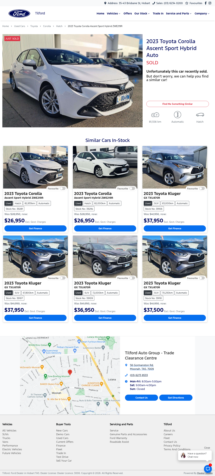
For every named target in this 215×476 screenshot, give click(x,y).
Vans (5, 442)
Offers (128, 13)
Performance (10, 445)
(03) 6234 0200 (173, 3)
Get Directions (176, 397)
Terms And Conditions (177, 449)
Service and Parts (177, 13)
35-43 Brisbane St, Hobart (134, 3)
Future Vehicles (11, 453)
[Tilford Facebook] (206, 3)
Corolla (47, 26)
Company (201, 13)
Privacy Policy (172, 445)
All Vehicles (9, 430)
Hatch (59, 26)
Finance (60, 445)
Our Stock (140, 13)
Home (100, 13)
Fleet (59, 449)
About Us (169, 430)
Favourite (53, 188)
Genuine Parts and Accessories (128, 434)
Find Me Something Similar (177, 103)
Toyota (34, 26)
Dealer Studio (205, 473)
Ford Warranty (118, 438)
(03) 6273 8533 (139, 375)
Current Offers (64, 442)
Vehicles (112, 13)
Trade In (158, 13)
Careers (168, 434)
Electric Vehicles (12, 449)
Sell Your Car (64, 460)
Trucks (6, 438)
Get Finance (35, 228)
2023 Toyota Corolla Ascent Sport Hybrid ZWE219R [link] (95, 26)
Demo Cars (62, 434)
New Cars (62, 430)
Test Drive (62, 457)
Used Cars (19, 26)
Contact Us (142, 397)
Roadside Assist (119, 442)
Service (114, 430)
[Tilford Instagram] (210, 3)
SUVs (5, 434)
